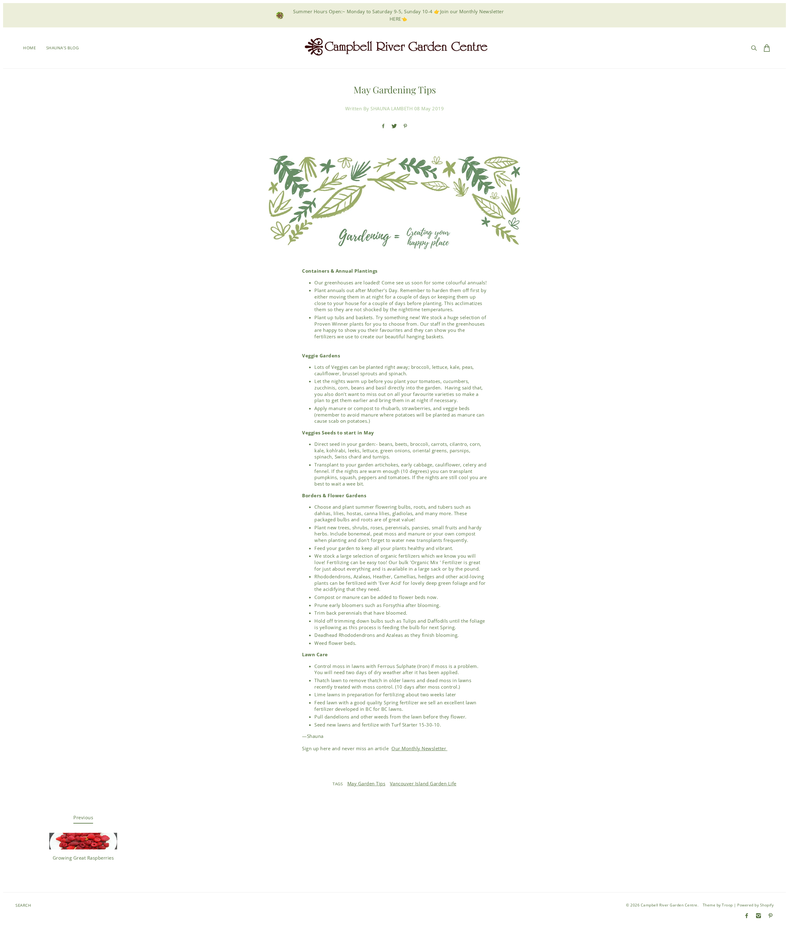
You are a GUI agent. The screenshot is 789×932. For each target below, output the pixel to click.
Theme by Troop (718, 905)
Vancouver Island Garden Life (423, 783)
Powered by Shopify (755, 905)
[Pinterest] (770, 915)
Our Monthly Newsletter (419, 748)
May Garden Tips (366, 783)
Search (23, 905)
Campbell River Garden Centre (669, 905)
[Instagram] (758, 915)
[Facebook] (746, 915)
